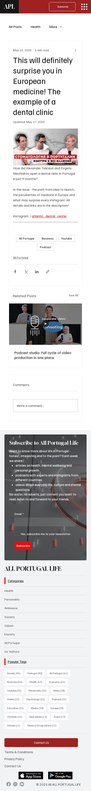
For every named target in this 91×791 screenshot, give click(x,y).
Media (38, 708)
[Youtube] (22, 784)
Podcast (45, 247)
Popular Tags (17, 661)
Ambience (11, 608)
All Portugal (26, 238)
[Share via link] (48, 272)
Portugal (36, 673)
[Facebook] (8, 784)
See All (73, 295)
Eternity (9, 634)
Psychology (37, 699)
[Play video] (45, 147)
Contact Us (12, 766)
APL (9, 6)
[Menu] (84, 7)
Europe (58, 708)
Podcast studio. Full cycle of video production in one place (42, 355)
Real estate (39, 716)
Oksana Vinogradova (43, 725)
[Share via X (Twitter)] (26, 272)
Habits (14, 699)
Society (9, 617)
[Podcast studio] (45, 324)
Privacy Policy (14, 759)
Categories (16, 581)
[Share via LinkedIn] (37, 272)
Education (17, 708)
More (53, 26)
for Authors (11, 651)
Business (48, 238)
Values (8, 625)
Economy (58, 682)
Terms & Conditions (18, 752)
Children (16, 716)
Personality (12, 599)
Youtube (66, 238)
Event (61, 716)
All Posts (15, 26)
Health (35, 26)
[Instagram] (15, 784)
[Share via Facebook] (15, 272)
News (60, 690)
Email (19, 514)
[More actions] (75, 50)
